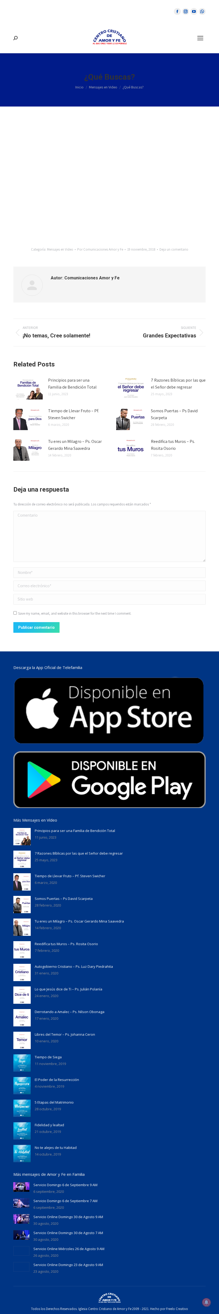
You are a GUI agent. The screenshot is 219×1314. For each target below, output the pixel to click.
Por (100, 249)
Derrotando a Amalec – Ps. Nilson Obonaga (69, 1011)
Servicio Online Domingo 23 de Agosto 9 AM (68, 1264)
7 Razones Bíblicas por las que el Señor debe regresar (178, 383)
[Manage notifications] (206, 1302)
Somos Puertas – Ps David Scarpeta (174, 414)
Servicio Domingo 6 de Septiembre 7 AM (65, 1200)
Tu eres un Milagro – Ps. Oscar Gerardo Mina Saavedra (75, 445)
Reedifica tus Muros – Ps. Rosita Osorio (173, 445)
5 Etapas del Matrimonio (54, 1102)
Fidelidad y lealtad (49, 1125)
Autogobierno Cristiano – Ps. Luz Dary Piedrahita (74, 966)
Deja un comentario (173, 249)
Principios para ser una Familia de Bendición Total (72, 383)
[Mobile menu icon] (200, 38)
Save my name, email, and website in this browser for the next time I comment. (74, 613)
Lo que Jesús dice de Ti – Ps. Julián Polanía (68, 989)
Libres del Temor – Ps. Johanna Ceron (65, 1034)
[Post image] (28, 388)
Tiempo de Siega (48, 1057)
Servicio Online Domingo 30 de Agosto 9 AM (68, 1216)
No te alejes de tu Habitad (56, 1147)
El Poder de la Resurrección (57, 1079)
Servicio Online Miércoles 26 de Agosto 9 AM (68, 1248)
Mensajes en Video (60, 249)
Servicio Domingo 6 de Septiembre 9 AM (65, 1184)
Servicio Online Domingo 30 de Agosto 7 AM (68, 1232)
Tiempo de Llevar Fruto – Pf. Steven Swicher (73, 414)
